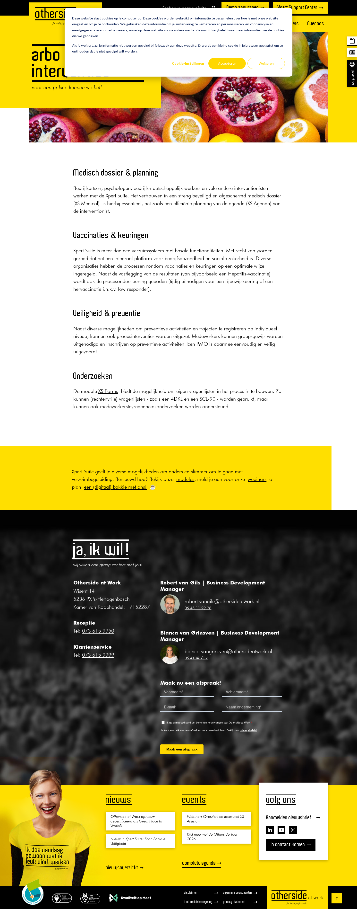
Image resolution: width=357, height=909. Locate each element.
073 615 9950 (98, 631)
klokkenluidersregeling (198, 902)
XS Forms (108, 391)
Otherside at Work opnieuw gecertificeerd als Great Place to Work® (136, 821)
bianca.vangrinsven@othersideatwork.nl (228, 651)
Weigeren (266, 63)
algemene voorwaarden (237, 892)
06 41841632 (196, 657)
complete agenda (199, 863)
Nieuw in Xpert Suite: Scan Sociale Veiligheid (137, 841)
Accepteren (227, 63)
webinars (257, 479)
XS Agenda (258, 203)
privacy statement (234, 902)
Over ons (315, 23)
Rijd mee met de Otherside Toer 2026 (212, 836)
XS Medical (86, 203)
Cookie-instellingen (188, 63)
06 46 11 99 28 (198, 607)
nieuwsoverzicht (122, 868)
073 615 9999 (98, 655)
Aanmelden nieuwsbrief (288, 817)
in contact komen (288, 844)
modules (185, 479)
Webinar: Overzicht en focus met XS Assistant (215, 818)
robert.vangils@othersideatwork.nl (222, 601)
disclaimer (190, 892)
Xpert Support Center (297, 7)
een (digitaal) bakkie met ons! (115, 487)
